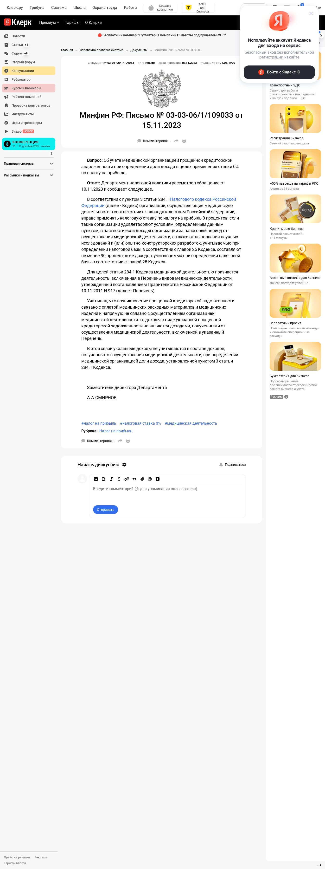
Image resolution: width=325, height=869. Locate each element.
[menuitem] (28, 36)
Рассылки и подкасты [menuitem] (21, 175)
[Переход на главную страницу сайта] (18, 22)
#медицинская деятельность (191, 423)
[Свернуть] (319, 865)
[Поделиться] (176, 141)
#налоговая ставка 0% (140, 423)
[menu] (30, 92)
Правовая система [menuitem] (19, 163)
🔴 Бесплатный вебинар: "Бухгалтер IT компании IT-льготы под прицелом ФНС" (162, 35)
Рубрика (88, 431)
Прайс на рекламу (17, 857)
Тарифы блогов (15, 863)
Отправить (105, 510)
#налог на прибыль (98, 423)
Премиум (47, 22)
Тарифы (72, 22)
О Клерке (93, 22)
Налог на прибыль (115, 431)
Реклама (40, 857)
